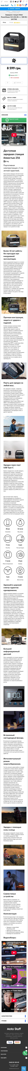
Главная (8, 11)
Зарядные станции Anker (14, 12)
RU (7, 1)
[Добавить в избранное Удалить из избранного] (7, 82)
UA (5, 1)
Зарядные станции (16, 11)
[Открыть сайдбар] (1, 1)
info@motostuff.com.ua (14, 1068)
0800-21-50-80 (12, 5)
